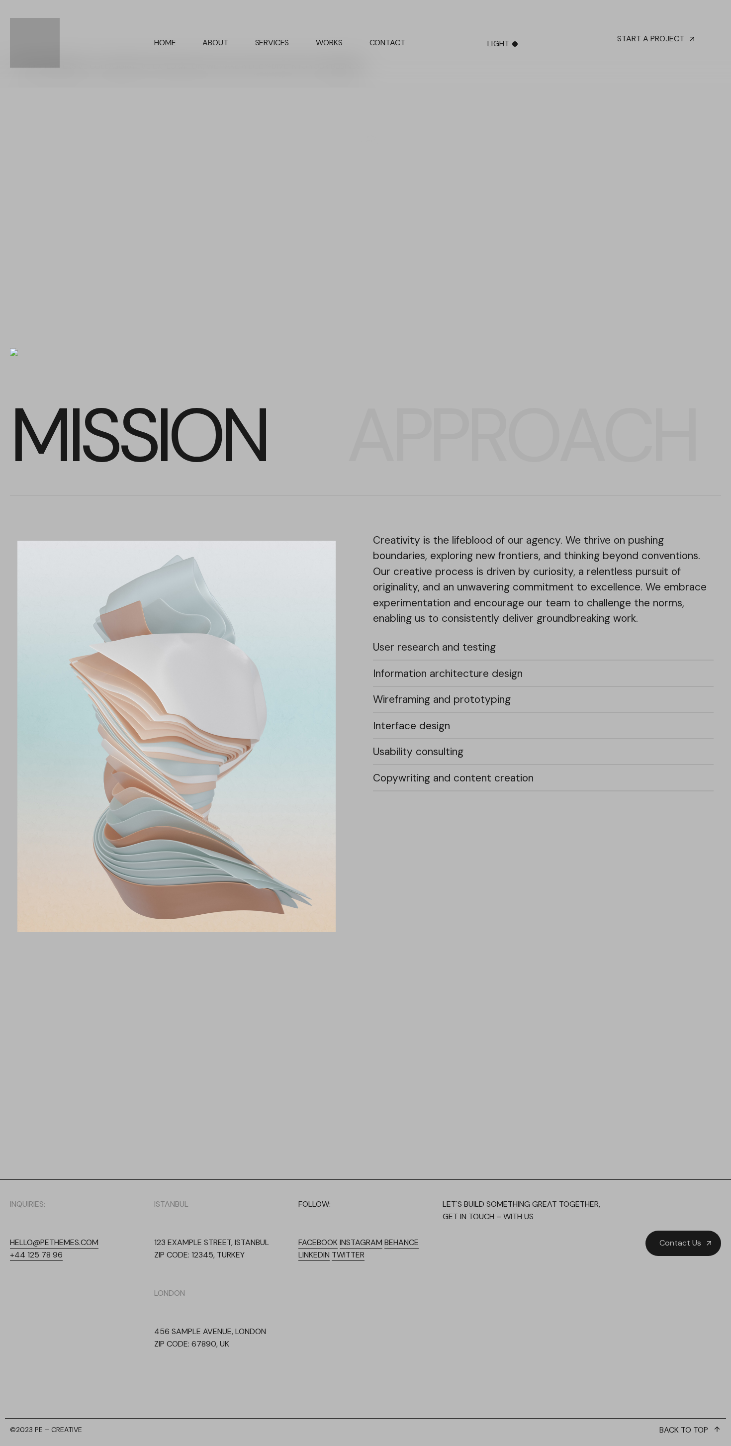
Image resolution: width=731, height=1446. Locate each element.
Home (165, 42)
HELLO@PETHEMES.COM (54, 1242)
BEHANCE (401, 1242)
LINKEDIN (314, 1255)
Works (329, 42)
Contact (387, 42)
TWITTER (348, 1255)
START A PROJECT (650, 38)
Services (272, 42)
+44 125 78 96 (36, 1255)
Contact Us (680, 1243)
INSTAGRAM (361, 1242)
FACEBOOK (318, 1242)
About (215, 42)
